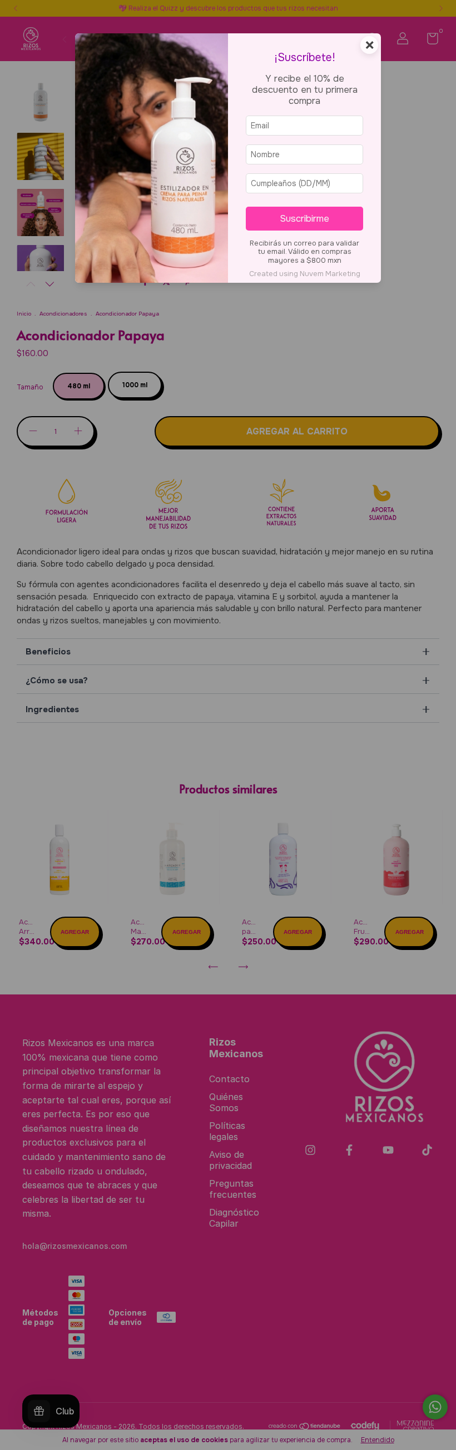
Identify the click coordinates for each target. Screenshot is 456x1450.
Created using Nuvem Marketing (304, 273)
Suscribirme (304, 218)
